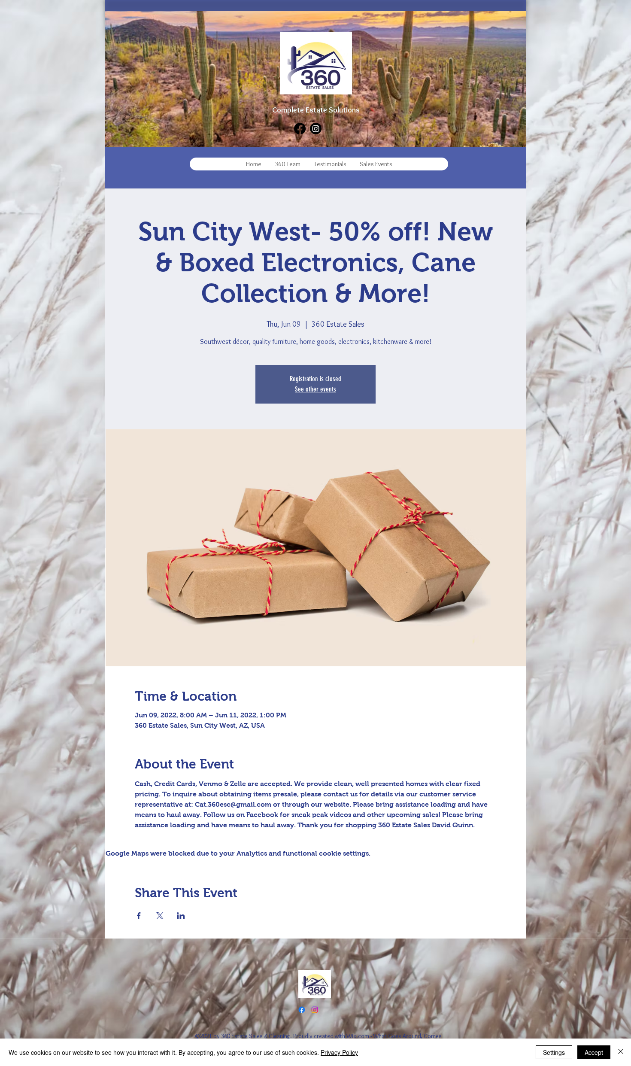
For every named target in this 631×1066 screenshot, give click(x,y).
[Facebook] (300, 128)
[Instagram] (316, 128)
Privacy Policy (339, 1052)
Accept (594, 1052)
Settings (554, 1052)
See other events (315, 389)
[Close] (621, 1052)
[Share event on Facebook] (139, 915)
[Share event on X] (160, 915)
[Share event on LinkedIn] (181, 915)
